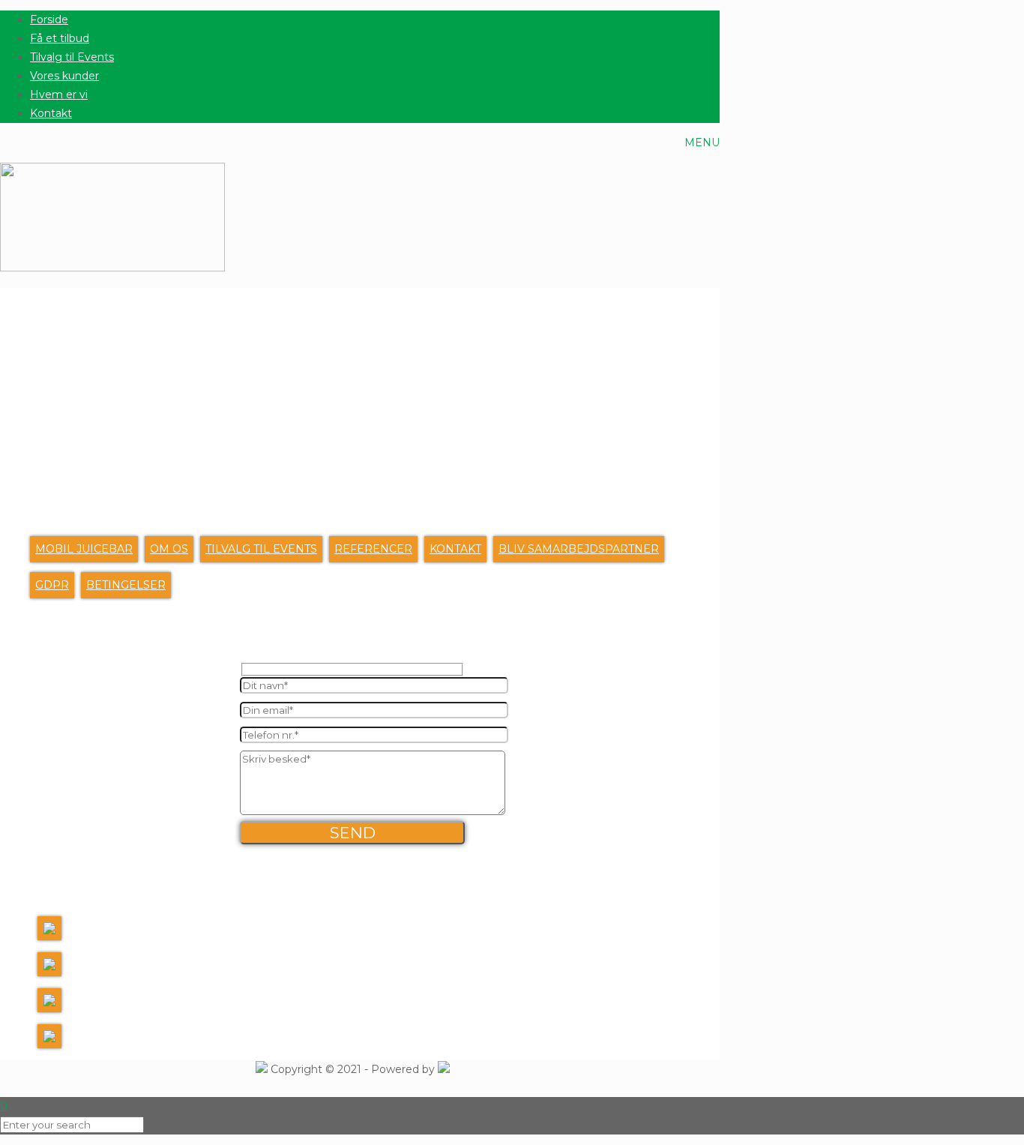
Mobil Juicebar (84, 549)
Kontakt (51, 113)
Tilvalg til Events (72, 57)
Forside (49, 19)
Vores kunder (64, 75)
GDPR (52, 585)
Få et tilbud (59, 38)
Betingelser (126, 585)
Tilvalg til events (261, 549)
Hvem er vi (59, 94)
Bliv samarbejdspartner (579, 549)
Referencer (373, 549)
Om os (169, 549)
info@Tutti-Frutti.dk (124, 1002)
